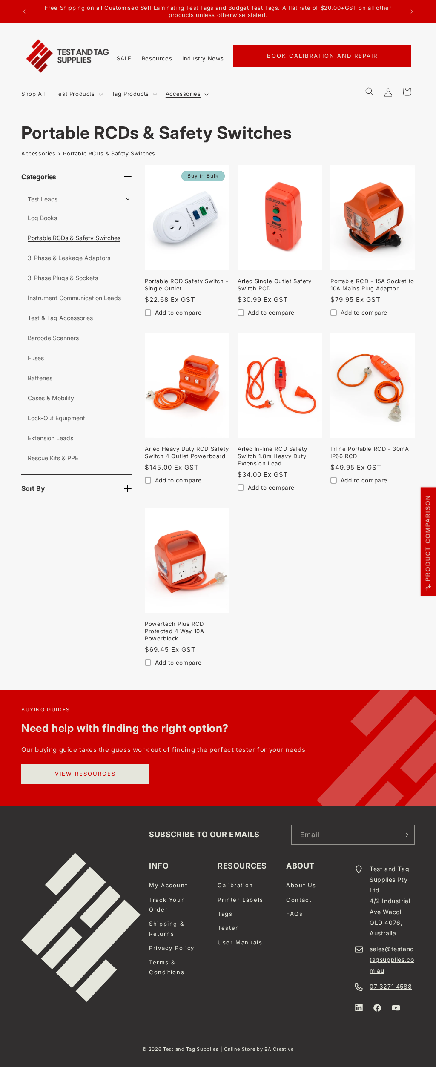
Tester (228, 927)
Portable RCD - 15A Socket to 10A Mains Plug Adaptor (372, 285)
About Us (301, 885)
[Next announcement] (411, 11)
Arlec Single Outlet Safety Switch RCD (275, 285)
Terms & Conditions (166, 967)
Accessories (38, 153)
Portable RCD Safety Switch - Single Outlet (187, 285)
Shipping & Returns (166, 928)
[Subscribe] (405, 835)
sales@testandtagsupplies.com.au (392, 959)
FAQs (294, 913)
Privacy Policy (172, 947)
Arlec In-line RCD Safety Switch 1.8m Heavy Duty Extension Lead (272, 456)
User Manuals (240, 942)
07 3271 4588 (391, 986)
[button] (78, 94)
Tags (225, 913)
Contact (298, 899)
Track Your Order (166, 904)
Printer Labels (241, 899)
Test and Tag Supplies (191, 1049)
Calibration (235, 885)
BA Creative (279, 1049)
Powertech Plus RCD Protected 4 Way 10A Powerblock (174, 631)
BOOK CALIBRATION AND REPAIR (322, 55)
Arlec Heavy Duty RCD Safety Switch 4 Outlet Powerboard (187, 452)
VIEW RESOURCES (85, 773)
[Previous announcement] (24, 11)
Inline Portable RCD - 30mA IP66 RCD (369, 452)
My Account (168, 885)
